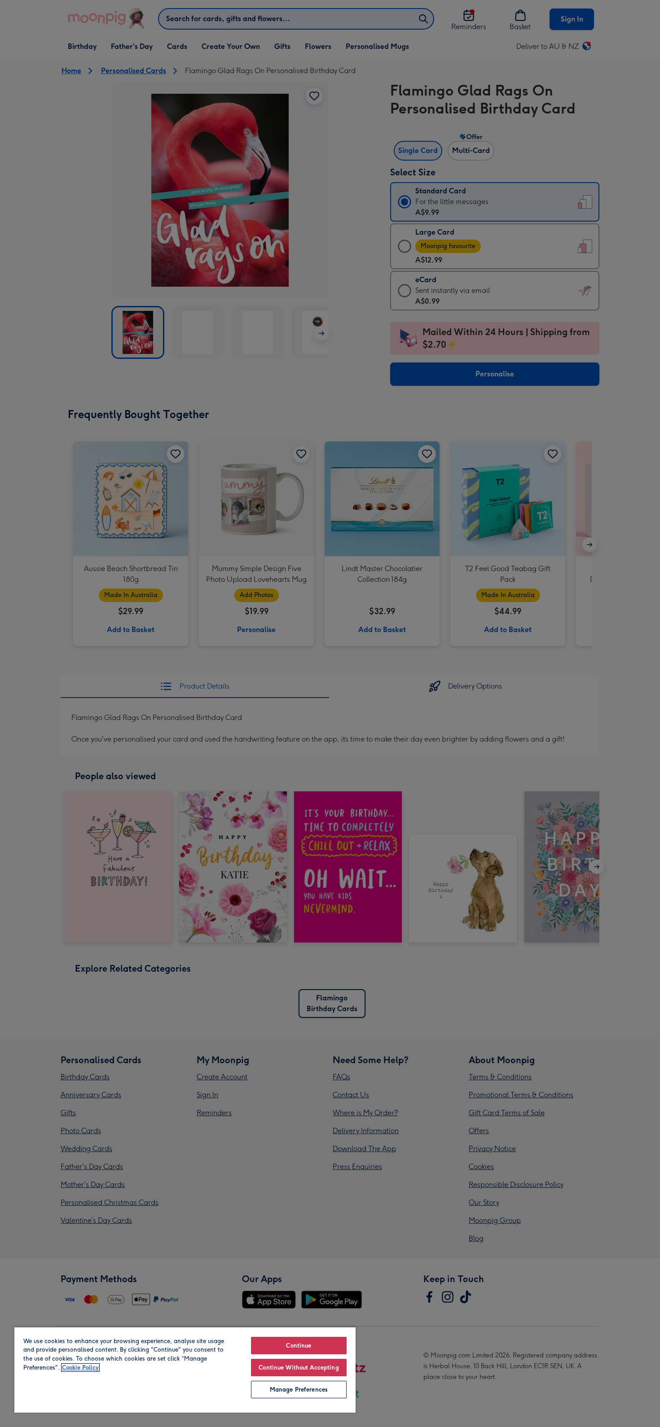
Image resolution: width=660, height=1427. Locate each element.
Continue (298, 1345)
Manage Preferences (299, 1389)
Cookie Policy (80, 1367)
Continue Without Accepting (299, 1367)
